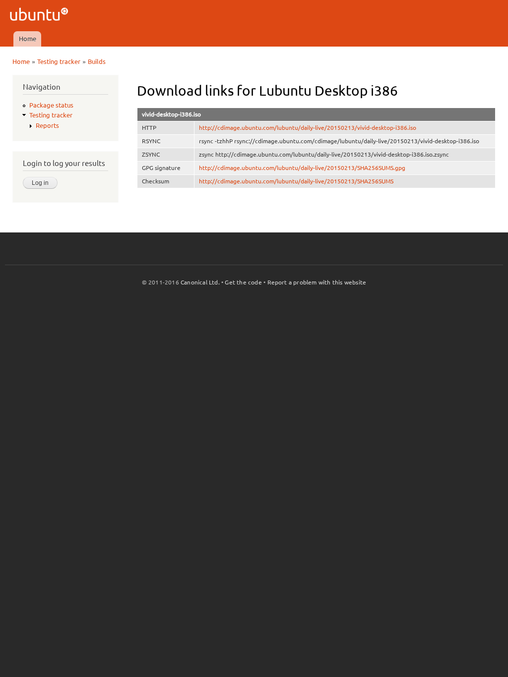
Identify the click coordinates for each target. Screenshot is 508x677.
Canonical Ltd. (200, 282)
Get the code (243, 282)
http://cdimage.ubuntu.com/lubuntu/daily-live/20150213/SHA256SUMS (296, 181)
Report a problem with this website (317, 282)
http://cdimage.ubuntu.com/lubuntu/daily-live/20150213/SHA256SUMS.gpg (302, 168)
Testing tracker (58, 61)
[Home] (40, 15)
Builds (97, 61)
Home (27, 38)
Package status (51, 105)
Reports (47, 125)
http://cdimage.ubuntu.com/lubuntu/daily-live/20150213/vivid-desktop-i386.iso (307, 127)
